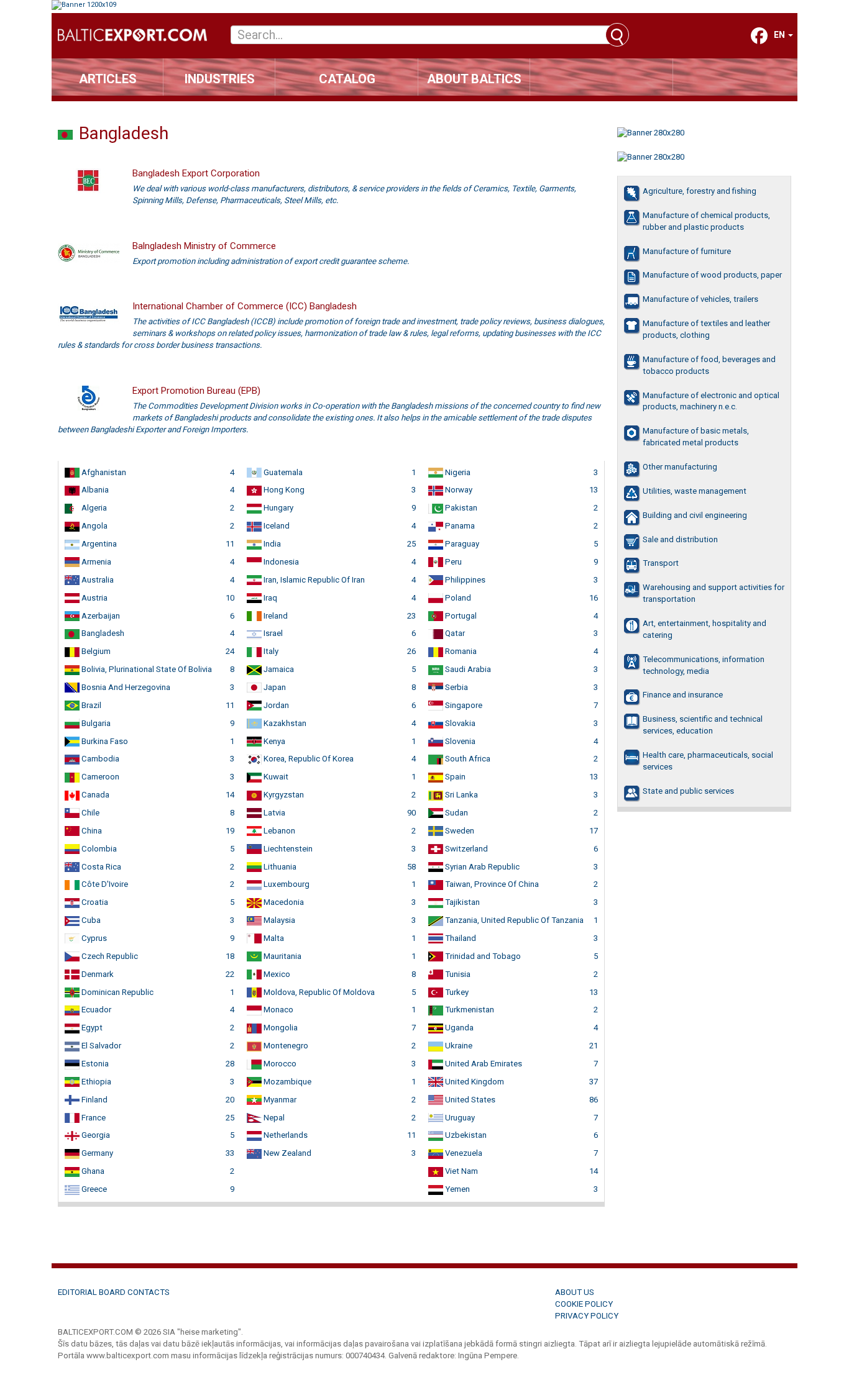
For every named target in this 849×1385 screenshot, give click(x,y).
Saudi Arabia (467, 669)
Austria (94, 597)
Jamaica (278, 669)
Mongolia (280, 1027)
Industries (220, 78)
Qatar (454, 633)
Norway (457, 489)
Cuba (90, 920)
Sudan (455, 812)
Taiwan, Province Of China (491, 884)
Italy (270, 651)
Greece (93, 1189)
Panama (459, 525)
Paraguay (461, 543)
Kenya (273, 741)
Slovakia (459, 723)
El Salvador (100, 1045)
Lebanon (278, 830)
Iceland (276, 525)
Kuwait (275, 776)
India (271, 543)
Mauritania (281, 956)
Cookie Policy (584, 1304)
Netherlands (285, 1135)
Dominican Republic (117, 992)
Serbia (455, 687)
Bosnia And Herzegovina (125, 687)
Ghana (92, 1171)
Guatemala (282, 472)
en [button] (780, 35)
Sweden (458, 830)
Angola (94, 525)
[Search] (617, 35)
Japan (274, 687)
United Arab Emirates (482, 1063)
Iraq (269, 597)
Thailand (459, 938)
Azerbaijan (100, 615)
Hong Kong (283, 489)
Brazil (90, 705)
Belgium (95, 651)
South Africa (466, 758)
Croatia (94, 902)
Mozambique (286, 1081)
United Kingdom (473, 1081)
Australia (97, 579)
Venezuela (462, 1153)
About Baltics (474, 78)
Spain (454, 776)
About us (574, 1292)
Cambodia (99, 758)
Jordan (275, 705)
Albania (94, 489)
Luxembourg (286, 884)
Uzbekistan (465, 1135)
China (91, 830)
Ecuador (95, 1009)
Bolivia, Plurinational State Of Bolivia (146, 669)
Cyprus (93, 938)
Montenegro (285, 1045)
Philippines (464, 579)
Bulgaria (95, 723)
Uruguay (459, 1117)
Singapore (462, 705)
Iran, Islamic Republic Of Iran (313, 579)
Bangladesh (102, 633)
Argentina (98, 543)
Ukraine (457, 1045)
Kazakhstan (284, 723)
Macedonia (283, 902)
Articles (108, 78)
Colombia (98, 848)
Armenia (95, 561)
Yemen (456, 1189)
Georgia (95, 1135)
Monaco (277, 1009)
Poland (457, 597)
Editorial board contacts (114, 1292)
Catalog (347, 78)
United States (469, 1099)
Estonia (94, 1063)
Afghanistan (103, 472)
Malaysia (278, 920)
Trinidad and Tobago (482, 956)
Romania (460, 651)
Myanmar (279, 1099)
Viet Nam (460, 1171)
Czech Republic (109, 956)
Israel (272, 633)
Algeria (93, 507)
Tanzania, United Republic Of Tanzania (513, 920)
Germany (96, 1153)
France (93, 1117)
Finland (94, 1099)
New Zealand (286, 1153)
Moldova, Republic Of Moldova (318, 992)
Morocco (279, 1063)
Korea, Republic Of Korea (308, 758)
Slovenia (459, 741)
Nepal (273, 1117)
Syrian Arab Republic (481, 866)
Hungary (277, 507)
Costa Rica (100, 866)
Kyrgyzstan (283, 794)
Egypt (91, 1027)
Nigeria (456, 472)
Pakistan (460, 507)
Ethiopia (95, 1081)
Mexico (276, 974)
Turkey (456, 992)
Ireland (275, 615)
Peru (452, 561)
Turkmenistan (468, 1009)
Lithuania (279, 866)
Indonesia (280, 561)
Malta (273, 938)
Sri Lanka (460, 794)
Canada (94, 794)
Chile (89, 812)
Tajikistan (461, 902)
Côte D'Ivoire (104, 884)
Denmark (97, 974)
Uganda (458, 1027)
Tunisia (456, 974)
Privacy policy (586, 1315)
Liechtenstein (287, 848)
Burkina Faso (104, 741)
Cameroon (99, 776)
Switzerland (465, 848)
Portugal (460, 615)
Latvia (273, 812)
